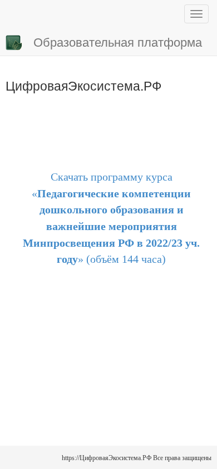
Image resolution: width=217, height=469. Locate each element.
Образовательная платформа (117, 41)
